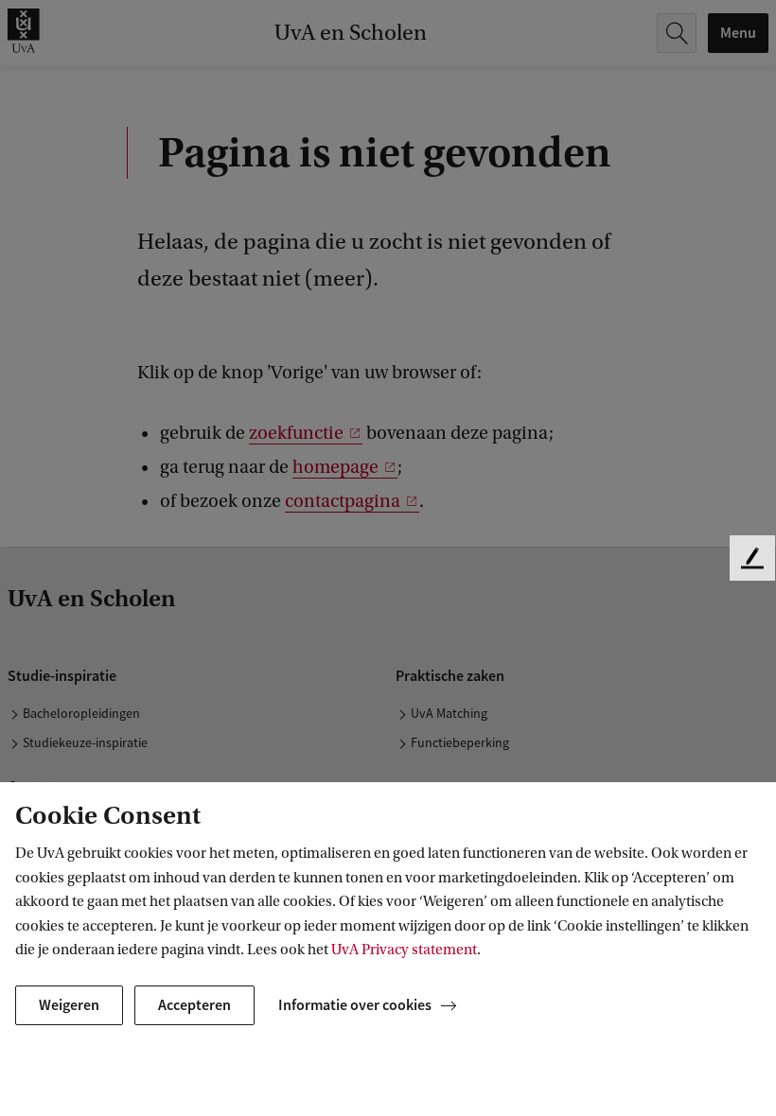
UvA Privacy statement (404, 949)
